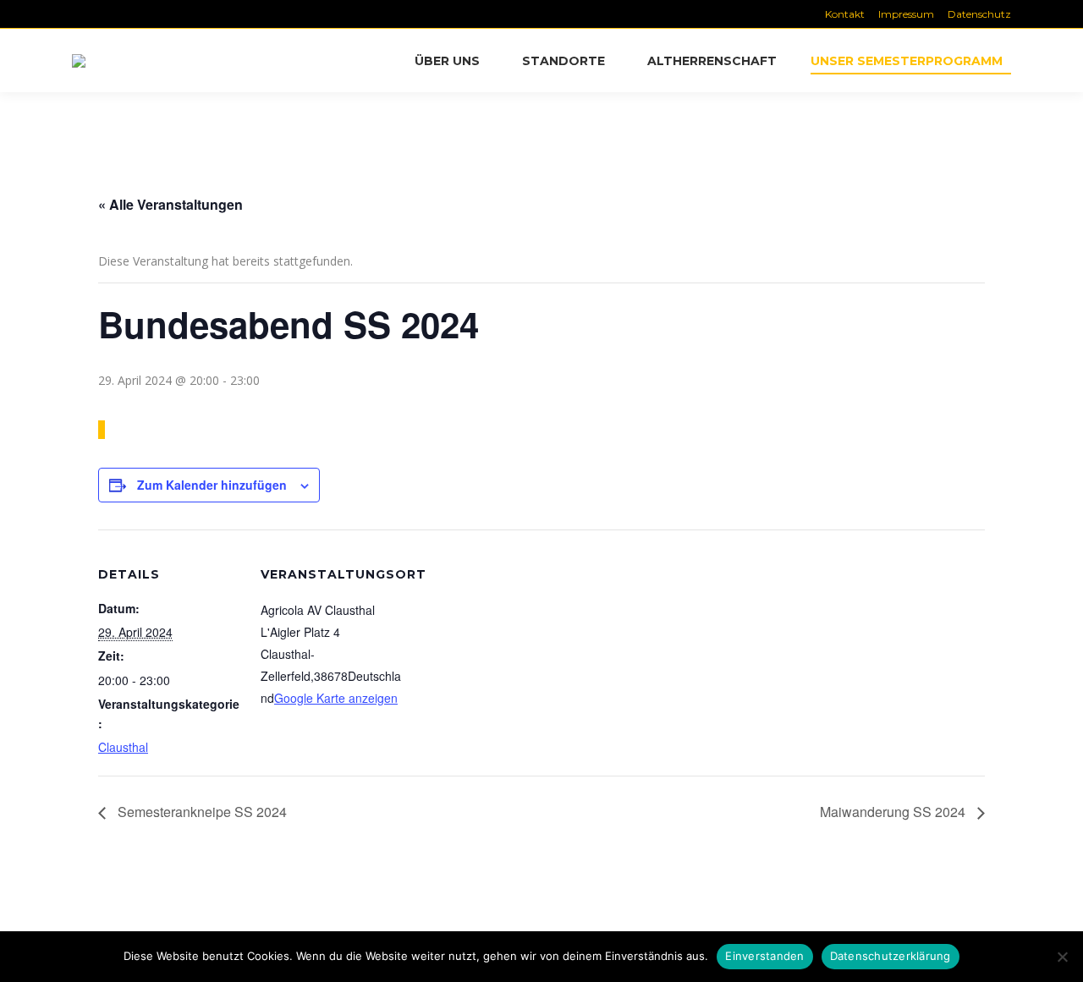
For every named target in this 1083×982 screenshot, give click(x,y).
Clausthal (123, 746)
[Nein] (1061, 956)
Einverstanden (764, 956)
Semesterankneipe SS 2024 (200, 811)
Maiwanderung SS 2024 (894, 811)
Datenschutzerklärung (890, 956)
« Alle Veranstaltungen (170, 204)
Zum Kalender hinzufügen (212, 484)
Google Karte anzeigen (336, 697)
